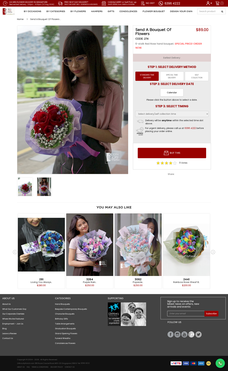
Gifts (111, 11)
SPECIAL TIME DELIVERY (172, 76)
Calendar (172, 92)
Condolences (128, 11)
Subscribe (211, 313)
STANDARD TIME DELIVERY (147, 76)
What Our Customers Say (14, 309)
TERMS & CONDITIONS (40, 367)
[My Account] (209, 3)
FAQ (28, 367)
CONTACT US (70, 367)
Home (20, 19)
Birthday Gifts (61, 318)
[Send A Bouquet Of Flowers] (20, 11)
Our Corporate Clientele (13, 313)
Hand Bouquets (62, 304)
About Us (6, 304)
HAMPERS (97, 11)
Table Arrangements (64, 323)
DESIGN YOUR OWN (181, 11)
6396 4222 (172, 3)
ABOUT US (21, 367)
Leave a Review (9, 333)
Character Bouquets (64, 313)
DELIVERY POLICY (56, 367)
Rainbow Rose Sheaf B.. (186, 282)
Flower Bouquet (154, 11)
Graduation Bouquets (65, 328)
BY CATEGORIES (55, 11)
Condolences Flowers (65, 343)
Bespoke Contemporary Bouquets (71, 309)
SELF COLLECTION (196, 76)
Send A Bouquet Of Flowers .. (45, 19)
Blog (4, 328)
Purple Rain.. (89, 282)
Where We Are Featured (13, 318)
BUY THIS (174, 153)
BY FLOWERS (78, 11)
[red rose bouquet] (72, 99)
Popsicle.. (138, 282)
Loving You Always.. (41, 282)
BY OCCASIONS (32, 11)
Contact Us (7, 338)
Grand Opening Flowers (66, 333)
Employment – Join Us (12, 323)
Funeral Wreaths (62, 338)
